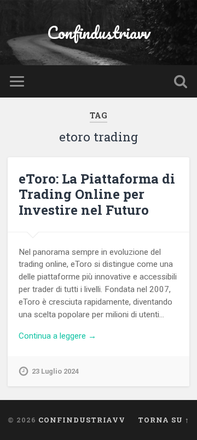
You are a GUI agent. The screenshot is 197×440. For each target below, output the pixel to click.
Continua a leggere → (57, 336)
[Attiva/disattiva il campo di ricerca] (180, 81)
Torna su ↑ (163, 419)
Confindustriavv (98, 32)
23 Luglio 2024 (55, 371)
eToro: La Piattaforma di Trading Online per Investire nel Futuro (97, 194)
